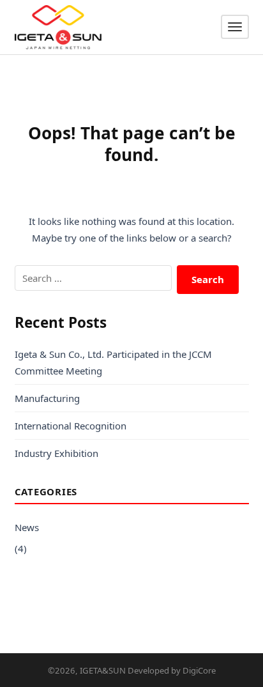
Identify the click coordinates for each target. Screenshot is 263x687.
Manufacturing (47, 398)
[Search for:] (93, 278)
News (27, 527)
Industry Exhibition (56, 453)
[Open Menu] (235, 27)
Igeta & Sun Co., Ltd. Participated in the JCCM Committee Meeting (113, 362)
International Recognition (70, 425)
